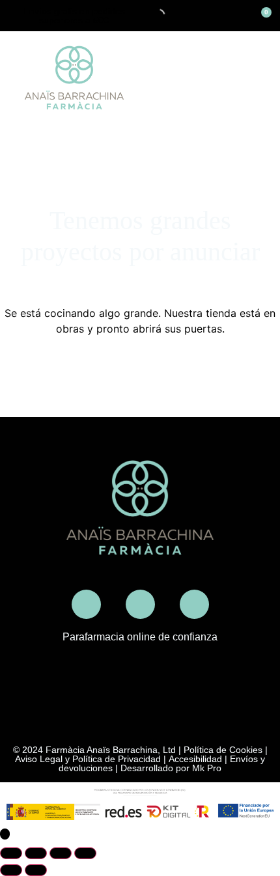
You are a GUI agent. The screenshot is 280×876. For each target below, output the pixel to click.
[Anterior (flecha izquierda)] (11, 870)
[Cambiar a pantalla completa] (36, 853)
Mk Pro (206, 768)
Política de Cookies (223, 750)
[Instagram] (86, 604)
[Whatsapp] (194, 604)
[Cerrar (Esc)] (85, 853)
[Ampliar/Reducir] (11, 853)
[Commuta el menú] (264, 78)
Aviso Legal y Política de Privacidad (88, 759)
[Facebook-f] (140, 604)
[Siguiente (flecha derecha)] (36, 870)
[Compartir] (60, 853)
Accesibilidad (195, 759)
